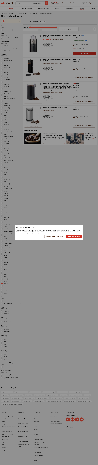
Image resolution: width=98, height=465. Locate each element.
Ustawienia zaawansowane (54, 236)
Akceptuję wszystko (74, 236)
